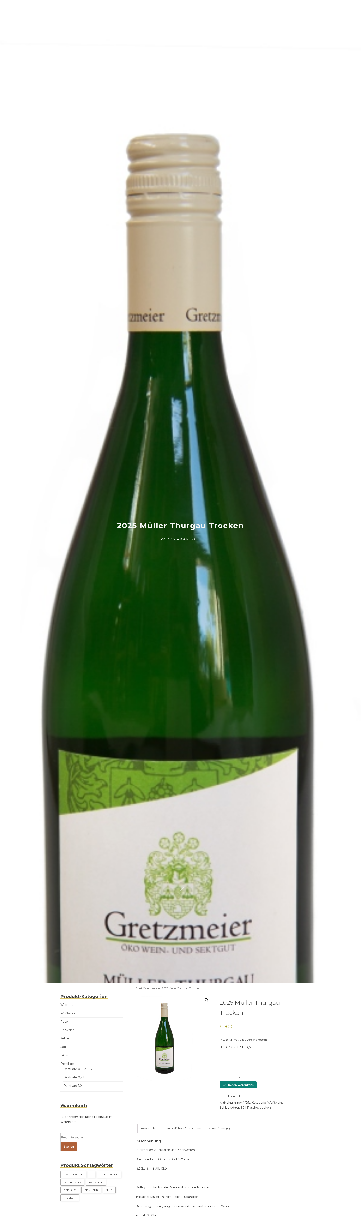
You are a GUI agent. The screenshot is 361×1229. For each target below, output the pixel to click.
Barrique (95, 1182)
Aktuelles (168, 8)
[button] (206, 1000)
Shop (147, 8)
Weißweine (152, 988)
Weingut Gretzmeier (117, 8)
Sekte (64, 1038)
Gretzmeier (18, 7)
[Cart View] (255, 8)
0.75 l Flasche (73, 1174)
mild (109, 1190)
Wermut (66, 1005)
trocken (265, 1108)
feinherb (91, 1190)
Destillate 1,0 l (73, 1086)
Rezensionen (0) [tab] (219, 1128)
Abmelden (237, 8)
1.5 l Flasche (72, 1182)
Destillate (67, 1064)
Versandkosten (257, 1039)
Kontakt (191, 8)
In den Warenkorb (241, 1085)
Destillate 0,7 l (73, 1077)
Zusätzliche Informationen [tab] (184, 1128)
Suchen (69, 1146)
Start (139, 988)
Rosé (64, 1022)
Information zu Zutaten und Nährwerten (165, 1150)
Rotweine (67, 1030)
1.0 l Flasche (249, 1108)
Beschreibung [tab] (150, 1128)
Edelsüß (70, 1190)
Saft (63, 1047)
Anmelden (213, 8)
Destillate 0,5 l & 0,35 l (79, 1069)
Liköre (64, 1055)
